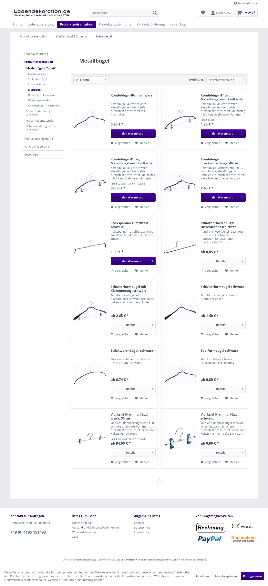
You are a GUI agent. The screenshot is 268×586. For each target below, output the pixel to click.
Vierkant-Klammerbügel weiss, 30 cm (129, 416)
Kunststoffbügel (36, 84)
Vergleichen (122, 143)
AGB (75, 537)
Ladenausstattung (36, 54)
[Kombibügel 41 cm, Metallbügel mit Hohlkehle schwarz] (180, 119)
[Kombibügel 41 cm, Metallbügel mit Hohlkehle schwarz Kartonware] (90, 183)
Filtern (84, 80)
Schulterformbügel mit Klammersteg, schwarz (128, 289)
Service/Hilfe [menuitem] (246, 3)
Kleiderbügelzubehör (39, 100)
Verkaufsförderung (36, 146)
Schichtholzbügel (37, 79)
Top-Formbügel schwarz (219, 351)
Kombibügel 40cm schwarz (131, 95)
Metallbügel (35, 89)
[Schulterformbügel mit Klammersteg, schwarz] (90, 311)
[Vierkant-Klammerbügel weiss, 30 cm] (90, 438)
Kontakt (139, 523)
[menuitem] (124, 13)
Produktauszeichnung (38, 139)
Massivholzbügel (37, 74)
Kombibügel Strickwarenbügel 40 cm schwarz (219, 161)
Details (220, 261)
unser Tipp (31, 154)
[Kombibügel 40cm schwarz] (90, 119)
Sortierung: (196, 79)
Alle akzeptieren (226, 576)
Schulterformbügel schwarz (222, 287)
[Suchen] (155, 13)
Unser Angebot (82, 523)
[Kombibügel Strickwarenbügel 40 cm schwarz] (180, 183)
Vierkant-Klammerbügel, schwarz (220, 416)
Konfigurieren (252, 576)
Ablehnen (202, 576)
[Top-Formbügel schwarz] (180, 375)
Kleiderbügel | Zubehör (42, 68)
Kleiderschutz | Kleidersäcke (43, 105)
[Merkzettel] (203, 13)
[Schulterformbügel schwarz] (180, 311)
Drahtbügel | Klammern (41, 95)
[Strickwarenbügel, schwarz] (90, 375)
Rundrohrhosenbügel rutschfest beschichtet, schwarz (219, 225)
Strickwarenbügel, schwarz (132, 351)
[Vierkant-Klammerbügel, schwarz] (180, 438)
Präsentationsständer (40, 120)
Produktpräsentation (38, 62)
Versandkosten (129, 559)
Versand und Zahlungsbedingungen (96, 527)
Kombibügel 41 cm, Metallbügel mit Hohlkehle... (223, 97)
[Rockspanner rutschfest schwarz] (90, 247)
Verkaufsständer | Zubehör (38, 113)
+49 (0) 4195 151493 (28, 532)
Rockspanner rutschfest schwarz (129, 225)
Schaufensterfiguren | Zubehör (41, 128)
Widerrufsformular (84, 532)
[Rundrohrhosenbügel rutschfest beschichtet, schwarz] (180, 247)
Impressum (141, 532)
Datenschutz (142, 527)
